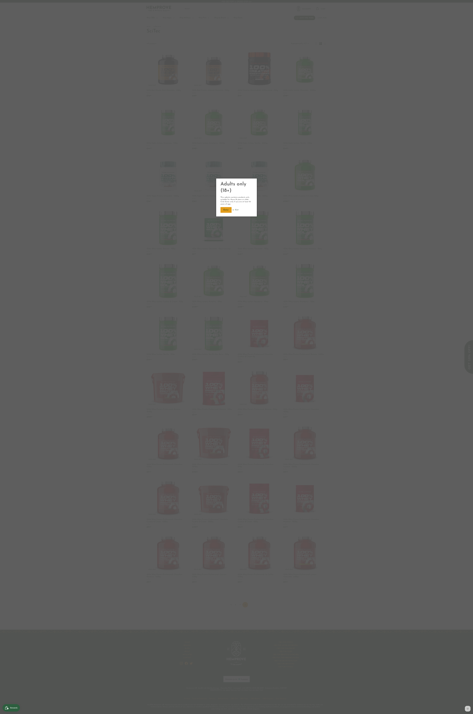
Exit (236, 210)
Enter (226, 210)
